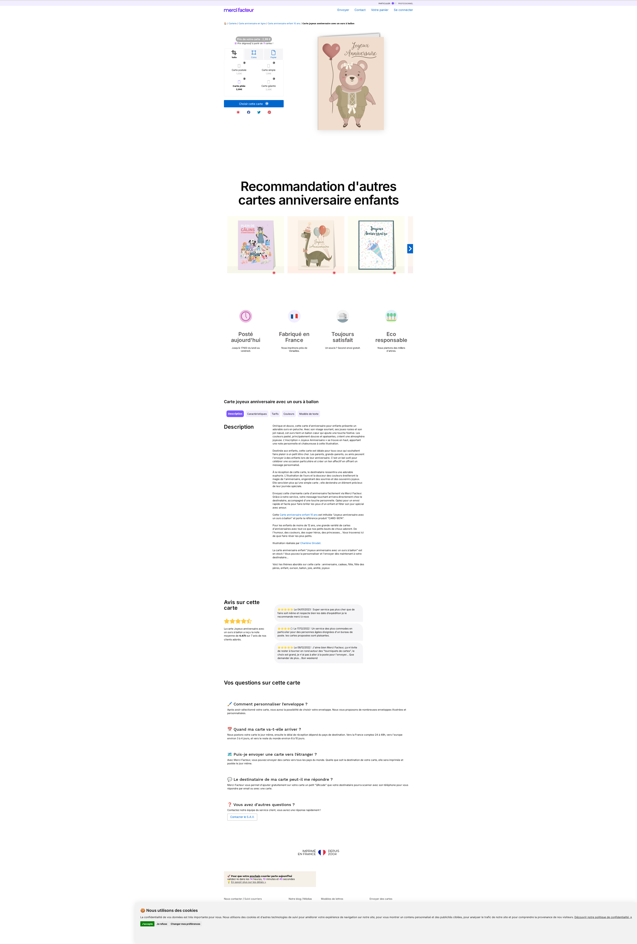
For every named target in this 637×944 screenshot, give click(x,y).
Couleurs (288, 413)
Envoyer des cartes (381, 898)
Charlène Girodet (310, 543)
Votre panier (379, 10)
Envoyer (343, 10)
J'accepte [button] (147, 923)
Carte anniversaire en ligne (252, 23)
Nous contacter (233, 898)
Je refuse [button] (162, 923)
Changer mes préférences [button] (185, 923)
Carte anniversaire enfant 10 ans (284, 23)
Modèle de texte (308, 413)
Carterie (233, 23)
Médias (307, 898)
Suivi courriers (253, 898)
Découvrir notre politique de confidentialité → (603, 917)
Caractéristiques (257, 413)
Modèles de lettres (332, 898)
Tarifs (275, 413)
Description (235, 413)
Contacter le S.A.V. (242, 817)
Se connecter (403, 10)
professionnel (405, 3)
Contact (360, 10)
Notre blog (295, 898)
